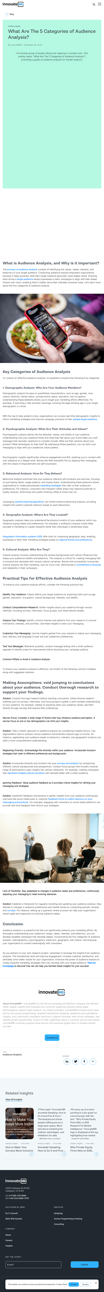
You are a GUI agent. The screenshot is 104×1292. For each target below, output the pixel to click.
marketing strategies (50, 485)
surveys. (11, 910)
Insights (9, 1246)
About (8, 1235)
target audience (24, 279)
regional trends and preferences (75, 539)
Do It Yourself (11, 1213)
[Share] (93, 1061)
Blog (11, 14)
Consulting (59, 1224)
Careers (8, 1240)
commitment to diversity (88, 564)
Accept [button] (74, 1284)
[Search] (94, 4)
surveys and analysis (68, 763)
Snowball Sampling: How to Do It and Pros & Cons (52, 1150)
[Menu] (99, 4)
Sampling (58, 1213)
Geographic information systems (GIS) (22, 536)
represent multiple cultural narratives (26, 773)
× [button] (96, 1282)
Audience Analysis (12, 1054)
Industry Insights (14, 26)
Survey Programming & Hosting (68, 1218)
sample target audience (85, 419)
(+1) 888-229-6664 (17, 1195)
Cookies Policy (61, 1284)
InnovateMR (16, 45)
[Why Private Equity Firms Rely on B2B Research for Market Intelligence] (96, 1154)
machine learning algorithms (29, 501)
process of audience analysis (22, 269)
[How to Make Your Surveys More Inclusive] (31, 1154)
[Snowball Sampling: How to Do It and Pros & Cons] (64, 1154)
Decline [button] (85, 1284)
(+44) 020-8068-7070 (19, 1198)
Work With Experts (13, 1218)
